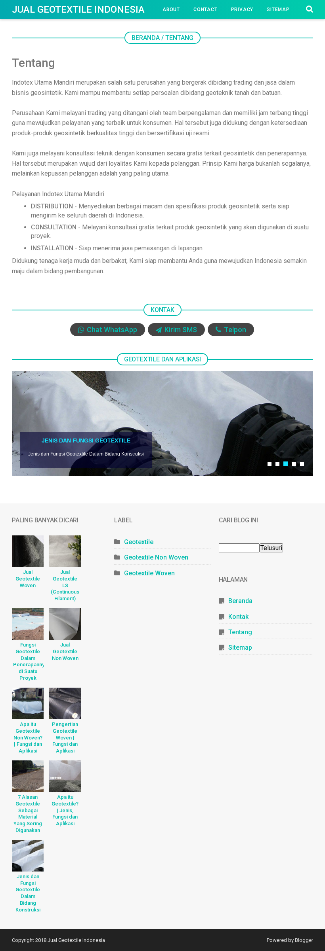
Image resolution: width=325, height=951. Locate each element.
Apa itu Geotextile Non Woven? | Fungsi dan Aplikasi (27, 737)
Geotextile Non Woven (156, 557)
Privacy (242, 9)
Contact (205, 9)
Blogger (304, 940)
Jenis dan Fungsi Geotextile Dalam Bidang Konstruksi (27, 893)
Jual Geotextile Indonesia (78, 9)
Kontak (238, 616)
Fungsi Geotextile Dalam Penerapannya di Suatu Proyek (28, 661)
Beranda (240, 601)
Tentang (240, 632)
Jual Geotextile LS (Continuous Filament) (65, 585)
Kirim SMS (180, 329)
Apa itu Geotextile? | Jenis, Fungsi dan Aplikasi (65, 810)
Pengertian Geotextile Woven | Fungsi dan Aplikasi (65, 737)
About (171, 9)
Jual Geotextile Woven (27, 578)
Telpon (234, 329)
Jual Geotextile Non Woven (65, 651)
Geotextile (34, 28)
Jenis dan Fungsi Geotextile (86, 440)
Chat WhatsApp (111, 329)
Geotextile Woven (149, 573)
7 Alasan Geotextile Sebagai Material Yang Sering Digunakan (27, 813)
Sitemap (278, 9)
